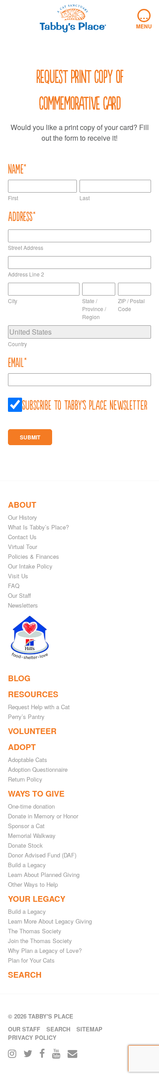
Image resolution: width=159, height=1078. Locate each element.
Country (17, 343)
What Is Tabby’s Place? (38, 527)
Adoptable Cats (27, 759)
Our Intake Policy (30, 566)
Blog (19, 678)
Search (25, 974)
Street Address (25, 247)
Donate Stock (25, 845)
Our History (22, 517)
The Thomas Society (34, 931)
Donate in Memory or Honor (43, 816)
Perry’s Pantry (26, 716)
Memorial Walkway (32, 835)
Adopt (22, 747)
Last (85, 197)
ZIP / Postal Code (131, 304)
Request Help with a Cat (39, 707)
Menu (144, 19)
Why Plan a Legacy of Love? (45, 950)
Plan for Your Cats (31, 960)
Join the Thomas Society (40, 940)
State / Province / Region (94, 308)
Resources (33, 694)
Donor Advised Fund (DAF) (42, 855)
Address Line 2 (26, 274)
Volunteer (32, 731)
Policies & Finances (33, 556)
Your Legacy (36, 898)
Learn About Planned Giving (44, 874)
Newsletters (23, 605)
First (13, 197)
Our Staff (19, 595)
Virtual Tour (22, 546)
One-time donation (31, 806)
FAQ (13, 585)
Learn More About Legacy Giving (50, 921)
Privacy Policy (32, 1037)
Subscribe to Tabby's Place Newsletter (85, 404)
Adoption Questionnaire (38, 769)
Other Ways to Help (33, 884)
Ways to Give (36, 793)
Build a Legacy (27, 865)
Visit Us (18, 576)
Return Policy (25, 779)
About (22, 504)
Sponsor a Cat (26, 825)
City (12, 300)
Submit (30, 437)
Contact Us (22, 537)
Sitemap (89, 1029)
